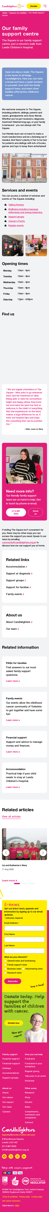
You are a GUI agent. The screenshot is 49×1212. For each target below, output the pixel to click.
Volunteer (30, 1081)
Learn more (12, 681)
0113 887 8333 (16, 512)
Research (29, 1093)
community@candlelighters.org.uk (19, 543)
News (27, 1107)
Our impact (8, 1102)
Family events (14, 594)
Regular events (16, 226)
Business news (14, 969)
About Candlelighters (18, 622)
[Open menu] (45, 6)
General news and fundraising (21, 961)
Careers (6, 1112)
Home (4, 13)
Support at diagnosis (18, 574)
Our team (11, 629)
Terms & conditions (10, 1197)
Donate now (13, 1023)
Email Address (11, 923)
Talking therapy (16, 205)
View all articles (11, 817)
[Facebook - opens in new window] (4, 1156)
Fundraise (30, 1059)
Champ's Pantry (16, 221)
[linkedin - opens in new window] (24, 1156)
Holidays (6, 1068)
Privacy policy (24, 1197)
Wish (17, 1205)
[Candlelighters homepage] (13, 6)
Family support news (17, 965)
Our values (7, 1097)
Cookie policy (36, 1197)
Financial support (11, 1064)
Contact (29, 1122)
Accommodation (15, 567)
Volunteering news (34, 969)
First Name (9, 934)
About (5, 1093)
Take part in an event (35, 1076)
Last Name (9, 946)
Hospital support (11, 1059)
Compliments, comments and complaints (32, 1115)
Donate (33, 6)
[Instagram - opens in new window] (17, 1156)
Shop (27, 1097)
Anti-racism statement (11, 1201)
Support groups (16, 217)
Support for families (18, 13)
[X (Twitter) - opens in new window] (11, 1156)
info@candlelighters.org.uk (15, 1150)
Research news (14, 973)
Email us (35, 512)
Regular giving (32, 1071)
